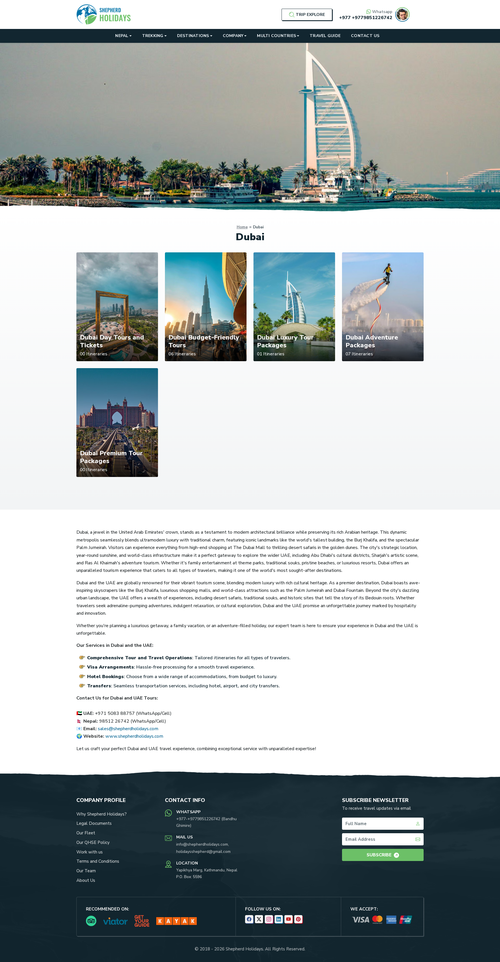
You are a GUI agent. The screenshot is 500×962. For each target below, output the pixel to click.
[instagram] (269, 919)
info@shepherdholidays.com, (202, 844)
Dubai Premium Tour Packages (111, 457)
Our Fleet (85, 833)
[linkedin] (279, 919)
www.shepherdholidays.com (134, 736)
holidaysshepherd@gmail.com (203, 851)
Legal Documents (94, 823)
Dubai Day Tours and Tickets (112, 341)
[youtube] (288, 919)
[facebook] (249, 919)
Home (242, 227)
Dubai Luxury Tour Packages (285, 341)
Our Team (86, 871)
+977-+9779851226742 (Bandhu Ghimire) (206, 822)
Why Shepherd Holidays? (101, 814)
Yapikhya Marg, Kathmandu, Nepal (206, 870)
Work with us (89, 852)
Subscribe (379, 855)
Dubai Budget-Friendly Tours (203, 341)
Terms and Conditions (97, 861)
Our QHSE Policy (93, 842)
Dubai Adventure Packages (371, 341)
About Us (85, 880)
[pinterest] (298, 919)
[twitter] (259, 919)
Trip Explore (310, 14)
